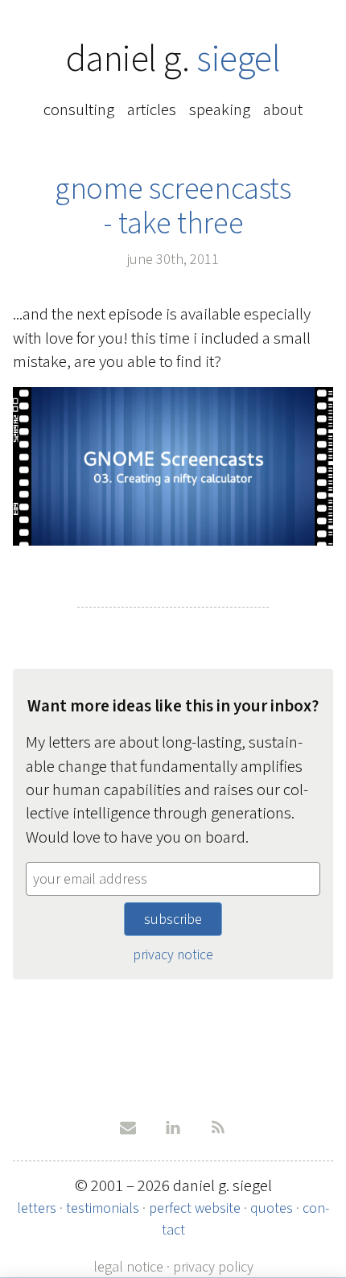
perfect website (195, 1208)
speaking (219, 109)
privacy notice (173, 954)
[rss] (218, 1127)
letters (36, 1208)
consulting (78, 109)
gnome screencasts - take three (172, 205)
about (283, 109)
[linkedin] (173, 1127)
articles (151, 109)
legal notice (128, 1266)
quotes (271, 1208)
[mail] (128, 1127)
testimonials (102, 1208)
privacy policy (213, 1266)
